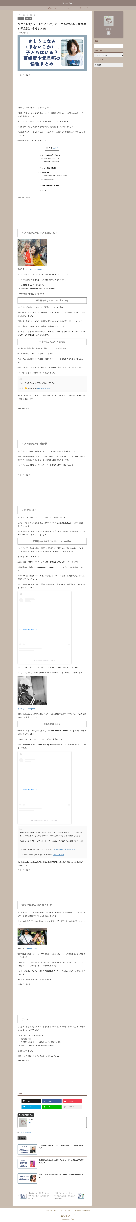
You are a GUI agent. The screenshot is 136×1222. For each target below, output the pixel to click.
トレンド (68, 8)
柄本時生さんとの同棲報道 (50, 161)
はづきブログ (68, 3)
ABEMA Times (31, 949)
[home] (30, 1122)
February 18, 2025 (44, 388)
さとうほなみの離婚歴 (48, 168)
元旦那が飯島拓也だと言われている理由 (54, 175)
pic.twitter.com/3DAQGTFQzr (65, 850)
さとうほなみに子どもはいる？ (51, 155)
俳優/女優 (28, 1132)
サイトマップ (84, 8)
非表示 (55, 148)
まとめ (43, 190)
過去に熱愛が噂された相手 (49, 185)
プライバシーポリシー (67, 1210)
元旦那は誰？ (45, 172)
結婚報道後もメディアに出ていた (52, 158)
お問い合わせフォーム (52, 1210)
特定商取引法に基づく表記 (82, 1210)
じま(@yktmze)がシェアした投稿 (44, 660)
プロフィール (52, 8)
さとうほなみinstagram (35, 269)
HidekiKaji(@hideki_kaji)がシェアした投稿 (44, 820)
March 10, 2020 (58, 855)
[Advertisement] (52, 90)
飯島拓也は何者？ (47, 179)
